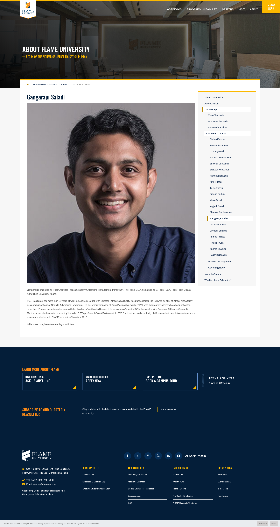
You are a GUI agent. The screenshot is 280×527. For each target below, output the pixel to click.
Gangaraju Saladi (219, 218)
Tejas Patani (216, 188)
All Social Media (195, 455)
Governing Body (216, 267)
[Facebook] (127, 455)
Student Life (178, 475)
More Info (263, 524)
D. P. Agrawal (217, 151)
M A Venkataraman (219, 145)
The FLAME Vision (213, 97)
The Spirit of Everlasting (183, 496)
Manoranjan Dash (219, 176)
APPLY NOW (97, 379)
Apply (254, 9)
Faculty (211, 9)
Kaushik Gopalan (218, 255)
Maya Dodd (216, 200)
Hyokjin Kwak (217, 243)
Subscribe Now (168, 409)
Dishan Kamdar (217, 139)
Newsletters (223, 496)
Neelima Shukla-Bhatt (221, 157)
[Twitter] (138, 455)
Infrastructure (178, 482)
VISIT (242, 9)
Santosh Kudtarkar (219, 169)
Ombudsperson (134, 496)
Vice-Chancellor (216, 115)
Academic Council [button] (216, 133)
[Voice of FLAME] (178, 455)
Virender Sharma (218, 230)
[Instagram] (148, 455)
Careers (227, 9)
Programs (194, 9)
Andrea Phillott (217, 236)
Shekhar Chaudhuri (219, 163)
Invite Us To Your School (222, 378)
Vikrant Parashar (218, 224)
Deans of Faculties (218, 127)
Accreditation (211, 103)
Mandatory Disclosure (137, 475)
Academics (174, 9)
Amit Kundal (216, 182)
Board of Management (220, 261)
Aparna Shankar (218, 249)
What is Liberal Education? (218, 280)
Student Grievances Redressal (141, 489)
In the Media (223, 489)
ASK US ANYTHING (37, 379)
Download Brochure (219, 383)
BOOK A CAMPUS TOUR (161, 379)
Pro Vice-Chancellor (218, 121)
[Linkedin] (168, 455)
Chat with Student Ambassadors (97, 489)
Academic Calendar (136, 482)
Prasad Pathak (217, 194)
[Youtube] (158, 455)
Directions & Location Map (94, 482)
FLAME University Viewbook (185, 503)
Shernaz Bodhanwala (221, 212)
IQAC (130, 503)
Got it (273, 524)
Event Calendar (224, 482)
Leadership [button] (210, 109)
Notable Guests (212, 274)
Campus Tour (88, 475)
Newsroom (222, 475)
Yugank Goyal (217, 206)
